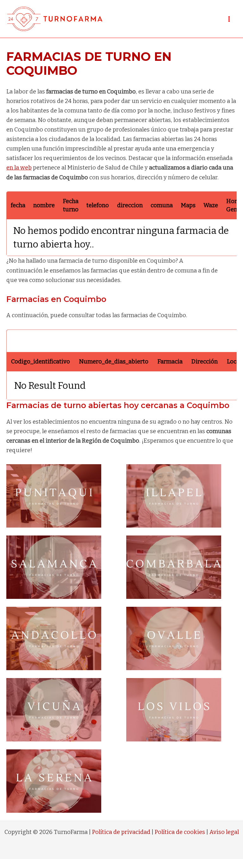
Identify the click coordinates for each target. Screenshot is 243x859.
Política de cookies (180, 832)
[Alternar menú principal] (229, 18)
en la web (19, 167)
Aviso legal (224, 832)
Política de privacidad (121, 832)
